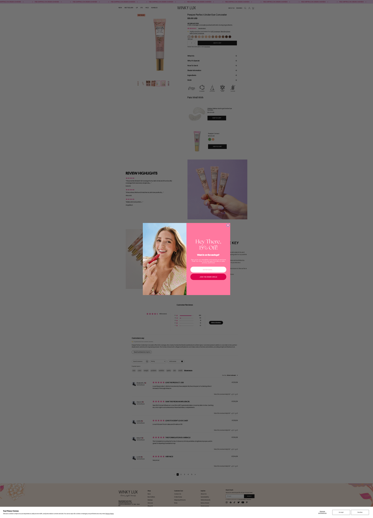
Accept (341, 512)
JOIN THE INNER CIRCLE (208, 277)
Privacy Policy (109, 513)
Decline (360, 512)
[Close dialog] (228, 225)
